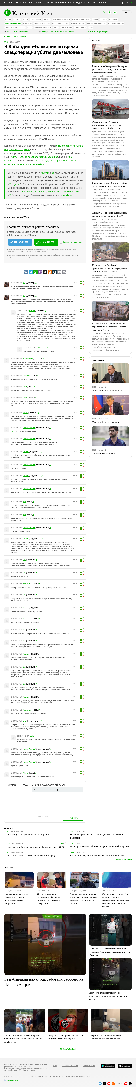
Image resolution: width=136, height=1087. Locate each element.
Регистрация (42, 816)
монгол (32, 311)
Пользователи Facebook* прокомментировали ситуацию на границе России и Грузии (109, 268)
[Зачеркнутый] (50, 789)
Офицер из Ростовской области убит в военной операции (99, 846)
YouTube (67, 195)
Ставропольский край (42, 27)
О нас (55, 1066)
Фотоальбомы (90, 3)
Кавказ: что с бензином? (18, 31)
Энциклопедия (50, 3)
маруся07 (26, 376)
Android (45, 173)
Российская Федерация (96, 23)
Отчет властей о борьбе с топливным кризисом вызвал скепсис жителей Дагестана (107, 125)
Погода (102, 3)
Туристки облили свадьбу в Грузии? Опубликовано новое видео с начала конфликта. (23, 1038)
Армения (46, 19)
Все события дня (124, 860)
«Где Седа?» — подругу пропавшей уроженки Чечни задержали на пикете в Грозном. (109, 951)
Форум (63, 3)
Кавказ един (27, 584)
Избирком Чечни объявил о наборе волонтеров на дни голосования (110, 184)
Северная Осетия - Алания (15, 27)
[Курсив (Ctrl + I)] (40, 789)
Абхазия (8, 19)
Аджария (16, 19)
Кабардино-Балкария (13, 23)
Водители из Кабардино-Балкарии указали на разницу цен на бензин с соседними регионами (109, 69)
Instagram (40, 191)
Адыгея (25, 19)
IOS (53, 173)
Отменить (73, 818)
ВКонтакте (54, 191)
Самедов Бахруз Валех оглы (106, 453)
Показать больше (68, 1049)
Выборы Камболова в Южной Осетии (57, 31)
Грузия (95, 19)
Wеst (24, 502)
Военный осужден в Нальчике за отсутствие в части (97, 855)
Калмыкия (27, 23)
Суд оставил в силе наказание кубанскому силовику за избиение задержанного (48, 898)
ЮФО (91, 27)
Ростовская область (116, 23)
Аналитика (36, 3)
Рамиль (26, 452)
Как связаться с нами (70, 1066)
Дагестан (103, 19)
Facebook (27, 191)
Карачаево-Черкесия (42, 23)
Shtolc (38, 348)
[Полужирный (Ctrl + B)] (34, 789)
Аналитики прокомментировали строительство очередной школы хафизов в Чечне (109, 326)
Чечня (56, 27)
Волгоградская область (81, 19)
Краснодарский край (60, 23)
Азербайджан (35, 19)
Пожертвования (89, 1066)
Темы (16, 3)
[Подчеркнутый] (45, 789)
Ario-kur (32, 736)
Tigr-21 (25, 413)
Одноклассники (71, 191)
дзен (24, 721)
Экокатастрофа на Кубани (98, 31)
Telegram (14, 184)
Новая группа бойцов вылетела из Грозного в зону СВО (35, 846)
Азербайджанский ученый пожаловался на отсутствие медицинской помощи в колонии (84, 898)
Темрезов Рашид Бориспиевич (107, 390)
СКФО (29, 27)
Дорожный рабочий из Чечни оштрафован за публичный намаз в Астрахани (16, 898)
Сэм (24, 560)
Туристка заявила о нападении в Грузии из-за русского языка (107, 1037)
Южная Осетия (66, 27)
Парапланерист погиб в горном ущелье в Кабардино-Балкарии (97, 836)
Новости (8, 3)
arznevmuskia (28, 359)
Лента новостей (20, 36)
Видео (79, 3)
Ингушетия (113, 19)
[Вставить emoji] (57, 789)
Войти (126, 12)
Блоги (71, 3)
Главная (7, 36)
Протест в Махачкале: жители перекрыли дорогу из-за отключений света (108, 996)
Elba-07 (25, 398)
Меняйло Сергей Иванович (106, 421)
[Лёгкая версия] (123, 3)
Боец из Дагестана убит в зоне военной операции (31, 855)
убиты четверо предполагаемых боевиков (34, 156)
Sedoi (25, 387)
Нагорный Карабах (78, 23)
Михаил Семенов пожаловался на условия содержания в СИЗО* (109, 214)
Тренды (25, 3)
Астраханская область (61, 19)
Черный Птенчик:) (29, 428)
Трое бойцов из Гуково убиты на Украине (27, 834)
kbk (24, 283)
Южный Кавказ (80, 27)
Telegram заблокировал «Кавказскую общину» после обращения (66, 1037)
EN (131, 3)
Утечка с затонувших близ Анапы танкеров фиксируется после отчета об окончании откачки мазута (115, 900)
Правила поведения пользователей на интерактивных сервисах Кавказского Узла (60, 1076)
